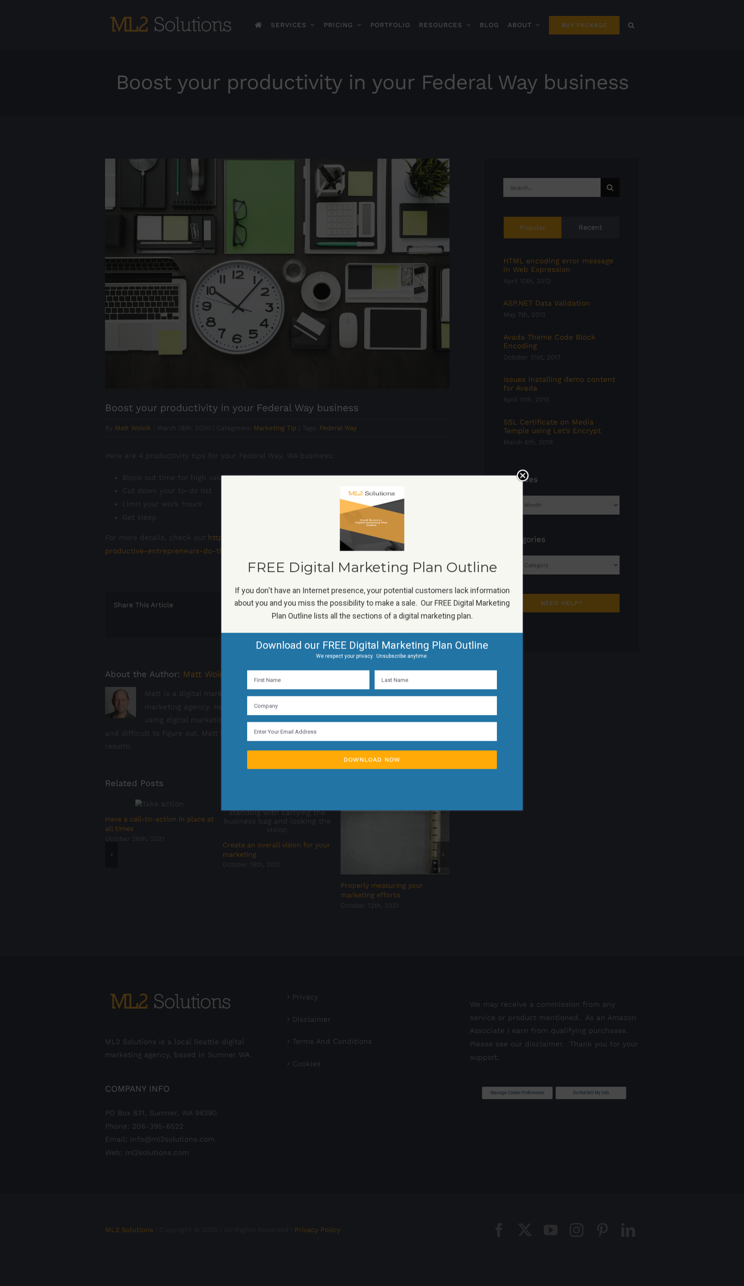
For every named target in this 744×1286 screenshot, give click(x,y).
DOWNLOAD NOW (372, 759)
